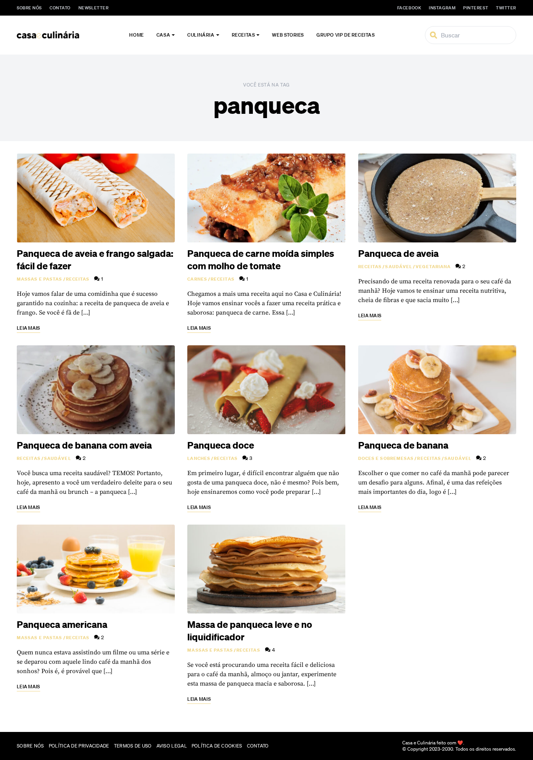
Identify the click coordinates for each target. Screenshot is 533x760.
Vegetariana (433, 266)
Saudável (398, 266)
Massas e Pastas (39, 279)
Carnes (197, 279)
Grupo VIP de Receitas (345, 35)
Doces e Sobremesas (386, 458)
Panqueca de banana (403, 445)
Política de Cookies (217, 745)
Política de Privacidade (79, 745)
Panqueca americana (62, 624)
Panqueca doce (220, 445)
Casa (163, 35)
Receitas (243, 35)
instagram (442, 8)
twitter (506, 8)
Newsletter (93, 8)
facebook (409, 8)
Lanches (198, 458)
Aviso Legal (171, 745)
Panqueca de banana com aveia (84, 445)
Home (136, 35)
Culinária (200, 35)
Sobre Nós (29, 8)
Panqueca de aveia (398, 253)
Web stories (288, 35)
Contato (60, 8)
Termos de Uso (133, 745)
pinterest (475, 8)
